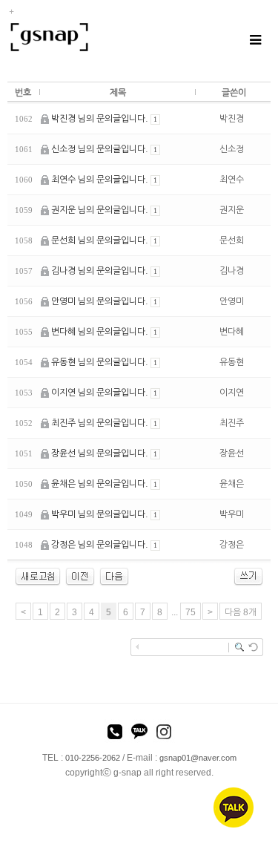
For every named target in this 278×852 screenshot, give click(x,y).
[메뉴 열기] (255, 39)
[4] (80, 576)
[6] (114, 576)
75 (190, 612)
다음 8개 (241, 612)
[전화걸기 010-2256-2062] (115, 734)
